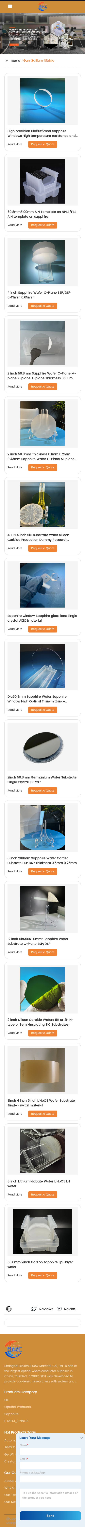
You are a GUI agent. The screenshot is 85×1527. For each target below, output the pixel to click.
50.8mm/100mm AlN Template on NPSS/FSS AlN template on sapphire (42, 214)
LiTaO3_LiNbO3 (16, 1421)
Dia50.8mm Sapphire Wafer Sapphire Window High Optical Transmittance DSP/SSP (37, 701)
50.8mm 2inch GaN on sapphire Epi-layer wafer (40, 1265)
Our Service (13, 1501)
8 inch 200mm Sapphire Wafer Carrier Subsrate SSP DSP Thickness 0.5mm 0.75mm (42, 861)
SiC (6, 1400)
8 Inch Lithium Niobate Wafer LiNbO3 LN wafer (39, 1184)
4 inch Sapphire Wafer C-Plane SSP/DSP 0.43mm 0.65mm (39, 295)
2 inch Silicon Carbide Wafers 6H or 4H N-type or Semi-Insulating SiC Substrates (40, 1022)
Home (15, 60)
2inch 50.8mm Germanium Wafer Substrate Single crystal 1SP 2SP (42, 780)
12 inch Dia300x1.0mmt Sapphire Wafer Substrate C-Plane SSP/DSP (38, 941)
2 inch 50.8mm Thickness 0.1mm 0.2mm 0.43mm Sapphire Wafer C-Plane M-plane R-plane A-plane (41, 459)
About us (11, 1480)
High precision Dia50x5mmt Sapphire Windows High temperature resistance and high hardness (42, 136)
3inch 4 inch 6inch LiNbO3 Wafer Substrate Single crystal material (41, 1103)
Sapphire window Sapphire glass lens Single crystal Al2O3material (42, 618)
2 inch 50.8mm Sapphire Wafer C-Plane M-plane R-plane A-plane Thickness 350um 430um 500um (42, 378)
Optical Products (17, 1407)
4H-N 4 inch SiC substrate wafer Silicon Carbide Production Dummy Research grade (38, 539)
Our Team (12, 1494)
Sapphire (11, 1414)
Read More (15, 144)
